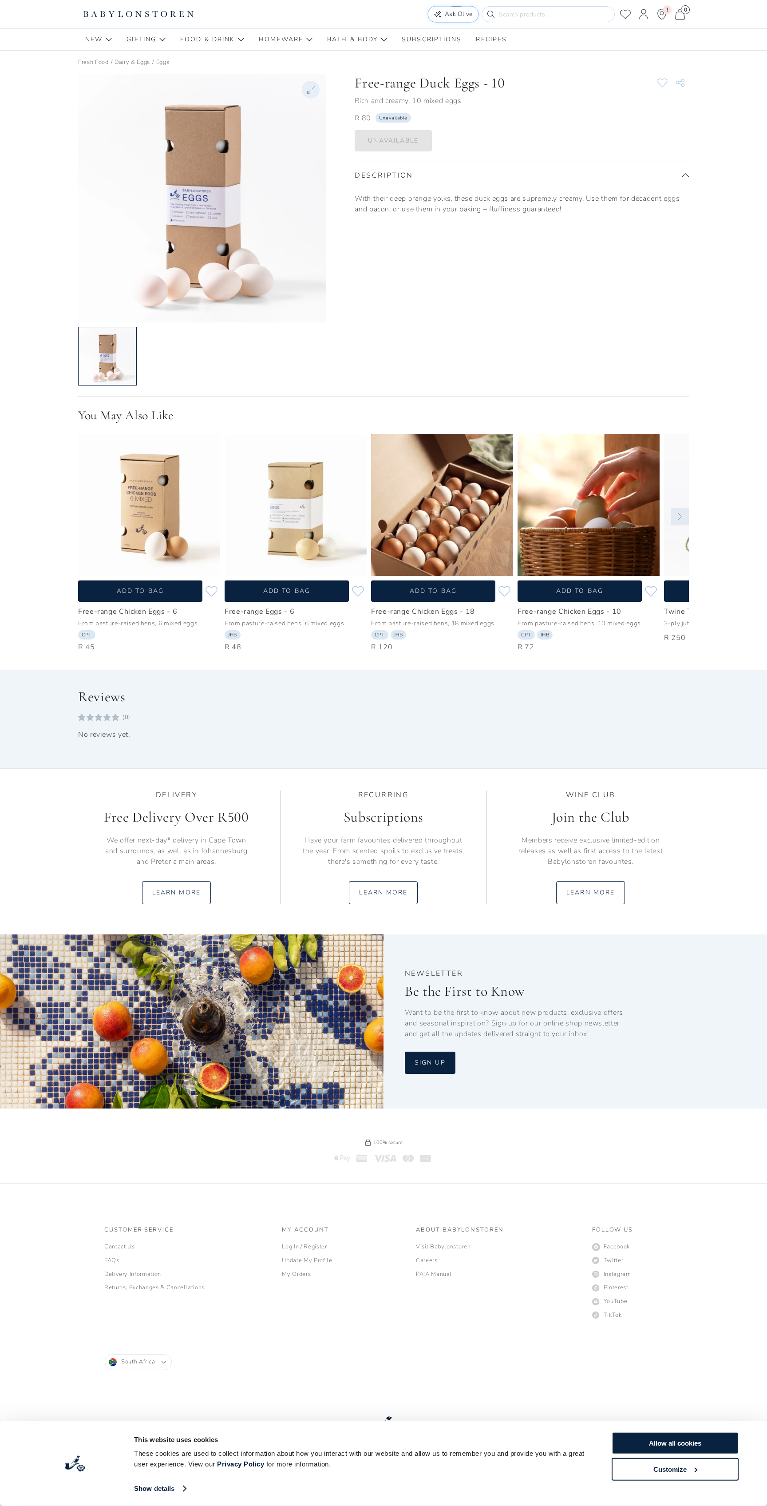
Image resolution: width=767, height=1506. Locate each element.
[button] (522, 175)
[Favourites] (625, 14)
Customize (670, 1469)
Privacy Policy (240, 1464)
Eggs (163, 62)
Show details (154, 1488)
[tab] (98, 39)
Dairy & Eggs (132, 62)
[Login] (643, 14)
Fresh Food (93, 62)
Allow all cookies (675, 1443)
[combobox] (138, 1362)
